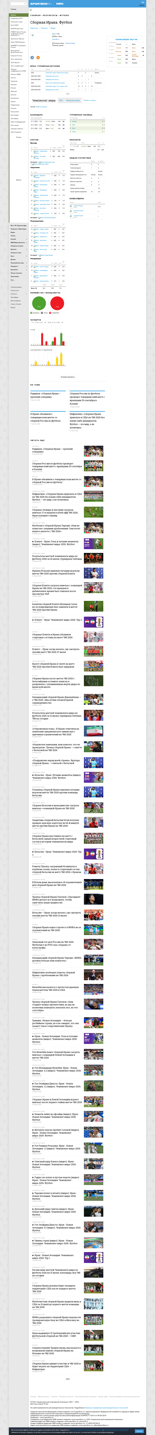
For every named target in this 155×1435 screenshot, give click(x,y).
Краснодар (13, 154)
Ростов (19, 161)
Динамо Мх (13, 148)
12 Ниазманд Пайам (39, 164)
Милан (13, 204)
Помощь (33, 1396)
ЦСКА (19, 174)
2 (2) (36, 125)
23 (31, 200)
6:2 (59, 121)
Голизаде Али (43, 233)
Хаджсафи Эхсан (44, 204)
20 (31, 266)
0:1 (59, 128)
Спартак (19, 168)
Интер (25, 191)
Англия (74, 121)
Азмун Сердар (44, 266)
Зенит (25, 148)
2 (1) (99, 206)
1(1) (99, 146)
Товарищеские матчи (52, 76)
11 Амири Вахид (45, 255)
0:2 (59, 125)
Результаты (50, 15)
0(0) (54, 151)
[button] (44, 100)
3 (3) (36, 128)
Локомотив (25, 154)
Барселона (13, 191)
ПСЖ (25, 204)
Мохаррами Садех (40, 191)
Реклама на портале (66, 1396)
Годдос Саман (44, 229)
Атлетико (19, 184)
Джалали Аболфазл (39, 176)
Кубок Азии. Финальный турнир (55, 83)
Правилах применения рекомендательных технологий (106, 1408)
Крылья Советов (19, 154)
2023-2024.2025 (35, 86)
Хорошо (139, 1431)
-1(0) (58, 151)
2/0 (63, 276)
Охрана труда (103, 1396)
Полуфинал (98, 83)
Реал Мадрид (13, 210)
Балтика (25, 141)
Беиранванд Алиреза (40, 152)
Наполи (19, 204)
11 (82, 86)
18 (31, 236)
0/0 (63, 151)
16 (78, 86)
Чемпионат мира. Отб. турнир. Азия (56, 86)
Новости (44, 28)
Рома (19, 210)
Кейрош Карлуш (41, 107)
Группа (97, 73)
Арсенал (13, 184)
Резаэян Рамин (44, 200)
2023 (32, 83)
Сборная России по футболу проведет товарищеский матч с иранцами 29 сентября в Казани (87, 398)
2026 (32, 73)
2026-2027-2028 (35, 76)
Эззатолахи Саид (40, 250)
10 (31, 270)
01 (74, 146)
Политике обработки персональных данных (86, 1430)
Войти (142, 5)
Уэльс (74, 131)
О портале (54, 1396)
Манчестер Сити (19, 197)
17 (31, 233)
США (73, 125)
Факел (25, 168)
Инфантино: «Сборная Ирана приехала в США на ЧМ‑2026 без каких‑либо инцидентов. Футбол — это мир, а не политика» (87, 421)
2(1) (55, 281)
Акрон (13, 141)
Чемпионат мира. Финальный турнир (56, 73)
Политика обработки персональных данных (124, 1396)
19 (31, 208)
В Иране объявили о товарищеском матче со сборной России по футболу (45, 417)
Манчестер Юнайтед (25, 197)
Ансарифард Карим (40, 271)
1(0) (55, 200)
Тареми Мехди (44, 281)
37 (92, 86)
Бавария (25, 184)
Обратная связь (43, 1396)
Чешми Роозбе (44, 213)
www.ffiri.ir (55, 39)
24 (31, 156)
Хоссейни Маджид (40, 209)
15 (31, 213)
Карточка (34, 28)
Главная (13, 9)
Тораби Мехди (44, 246)
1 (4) (36, 121)
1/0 (63, 175)
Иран (54, 34)
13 (31, 181)
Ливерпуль (13, 197)
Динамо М (19, 148)
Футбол (13, 15)
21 (31, 240)
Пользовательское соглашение (86, 1396)
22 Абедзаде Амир (45, 162)
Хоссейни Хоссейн (40, 157)
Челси (25, 210)
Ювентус (19, 217)
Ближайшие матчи (126, 39)
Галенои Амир (70, 43)
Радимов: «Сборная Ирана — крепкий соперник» (45, 395)
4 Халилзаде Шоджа (46, 217)
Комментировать (68, 377)
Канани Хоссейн (44, 181)
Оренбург (13, 161)
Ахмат (19, 141)
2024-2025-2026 (35, 79)
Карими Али (43, 236)
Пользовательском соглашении (116, 1430)
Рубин (13, 168)
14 (31, 229)
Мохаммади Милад (40, 185)
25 (31, 175)
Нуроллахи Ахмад (40, 241)
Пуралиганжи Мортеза (41, 196)
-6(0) (58, 156)
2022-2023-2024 (35, 89)
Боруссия (19, 191)
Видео (53, 28)
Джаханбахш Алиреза (41, 277)
